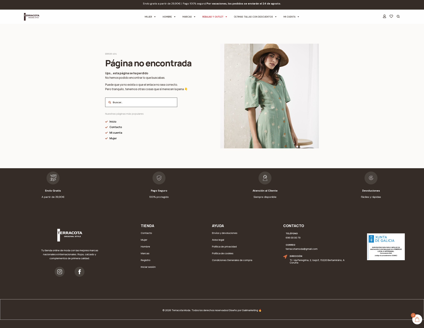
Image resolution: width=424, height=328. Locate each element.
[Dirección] (285, 257)
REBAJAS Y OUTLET (212, 16)
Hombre (167, 16)
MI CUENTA (289, 16)
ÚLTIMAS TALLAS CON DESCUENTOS (253, 16)
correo (290, 244)
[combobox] (141, 102)
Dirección (296, 256)
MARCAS (187, 16)
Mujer (148, 16)
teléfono (292, 233)
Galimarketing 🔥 (252, 310)
